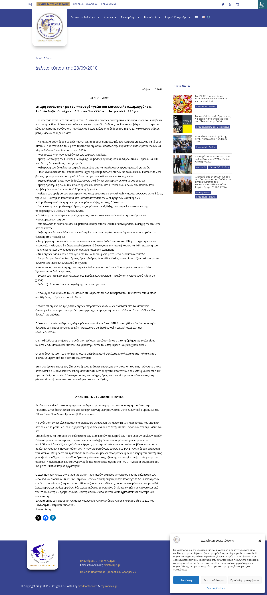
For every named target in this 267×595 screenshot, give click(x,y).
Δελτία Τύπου (43, 58)
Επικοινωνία (108, 4)
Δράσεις (108, 17)
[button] (260, 540)
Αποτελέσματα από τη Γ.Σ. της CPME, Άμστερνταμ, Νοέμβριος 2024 (211, 139)
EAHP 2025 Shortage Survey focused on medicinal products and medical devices (211, 99)
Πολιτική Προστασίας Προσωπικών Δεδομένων (108, 572)
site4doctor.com (87, 586)
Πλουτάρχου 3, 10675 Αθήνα (97, 560)
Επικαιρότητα (128, 17)
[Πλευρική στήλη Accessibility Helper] (262, 4)
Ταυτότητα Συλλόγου (83, 17)
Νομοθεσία (150, 17)
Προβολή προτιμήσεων (245, 580)
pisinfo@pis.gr (112, 565)
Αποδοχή (186, 580)
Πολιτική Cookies (215, 588)
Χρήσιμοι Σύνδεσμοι (85, 4)
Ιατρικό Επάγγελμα (176, 17)
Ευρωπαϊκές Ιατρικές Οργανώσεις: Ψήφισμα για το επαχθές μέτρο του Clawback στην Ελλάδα (213, 119)
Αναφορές (201, 167)
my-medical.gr (109, 586)
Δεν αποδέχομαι (213, 580)
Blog (29, 4)
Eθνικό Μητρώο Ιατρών (53, 4)
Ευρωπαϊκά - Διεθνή (206, 106)
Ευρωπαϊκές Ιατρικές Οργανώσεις (212, 126)
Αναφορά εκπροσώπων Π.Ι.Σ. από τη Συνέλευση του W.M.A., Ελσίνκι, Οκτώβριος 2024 (212, 159)
